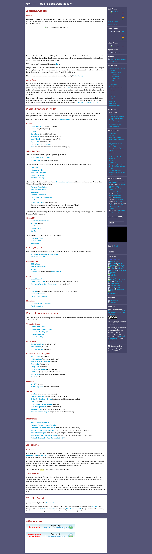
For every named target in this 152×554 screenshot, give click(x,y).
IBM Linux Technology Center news (43, 284)
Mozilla (33, 394)
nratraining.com (32, 455)
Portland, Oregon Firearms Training (43, 425)
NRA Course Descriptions (40, 422)
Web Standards (36, 359)
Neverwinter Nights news (39, 337)
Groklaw (34, 291)
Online (40, 158)
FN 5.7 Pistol (117, 191)
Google (115, 246)
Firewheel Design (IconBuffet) (116, 337)
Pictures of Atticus (114, 126)
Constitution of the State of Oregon (43, 428)
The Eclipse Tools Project (40, 412)
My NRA (34, 384)
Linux (112, 80)
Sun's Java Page (36, 409)
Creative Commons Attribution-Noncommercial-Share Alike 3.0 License (117, 312)
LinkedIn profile (113, 21)
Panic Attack (112, 133)
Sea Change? (113, 162)
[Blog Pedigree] (119, 263)
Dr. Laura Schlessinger (39, 369)
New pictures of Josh (115, 122)
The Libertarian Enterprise (40, 361)
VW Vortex (35, 372)
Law (112, 82)
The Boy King (113, 182)
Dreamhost (50, 503)
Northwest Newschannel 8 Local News (44, 254)
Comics (113, 70)
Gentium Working (114, 147)
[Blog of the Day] (113, 261)
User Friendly (36, 139)
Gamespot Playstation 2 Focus (41, 329)
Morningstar (35, 192)
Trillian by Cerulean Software (41, 399)
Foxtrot (33, 129)
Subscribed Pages (116, 72)
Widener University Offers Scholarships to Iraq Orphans (117, 187)
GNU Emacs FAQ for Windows (42, 404)
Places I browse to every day (117, 68)
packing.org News (37, 387)
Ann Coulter (35, 364)
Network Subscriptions (64, 182)
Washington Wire (37, 170)
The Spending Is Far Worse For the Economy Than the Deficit (117, 166)
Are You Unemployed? (115, 170)
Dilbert (33, 131)
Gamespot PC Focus (38, 327)
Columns (113, 95)
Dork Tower (35, 134)
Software (113, 99)
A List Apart (35, 356)
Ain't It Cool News (37, 349)
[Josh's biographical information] (115, 12)
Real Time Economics (38, 172)
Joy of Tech (35, 141)
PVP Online (35, 136)
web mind (95, 507)
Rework (111, 155)
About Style (112, 103)
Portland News (115, 76)
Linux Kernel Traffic (38, 281)
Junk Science (35, 374)
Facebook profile (113, 24)
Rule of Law (112, 153)
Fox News (34, 226)
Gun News (114, 97)
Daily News (40, 221)
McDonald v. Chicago (115, 137)
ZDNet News (35, 264)
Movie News (114, 93)
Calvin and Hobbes (37, 126)
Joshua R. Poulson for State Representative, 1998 (48, 438)
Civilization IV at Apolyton (40, 332)
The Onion (34, 377)
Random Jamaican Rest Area (115, 194)
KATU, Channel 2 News (39, 257)
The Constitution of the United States (44, 435)
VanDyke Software (37, 396)
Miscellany (114, 84)
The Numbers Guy (37, 178)
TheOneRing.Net (37, 344)
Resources (112, 101)
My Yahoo (34, 223)
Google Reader (65, 119)
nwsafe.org (44, 455)
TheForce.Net (36, 347)
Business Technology (38, 175)
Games (113, 91)
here (57, 64)
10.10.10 (111, 135)
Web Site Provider (114, 105)
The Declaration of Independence (42, 430)
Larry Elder (35, 367)
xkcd (32, 147)
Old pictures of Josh (115, 124)
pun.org (31, 3)
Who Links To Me (113, 293)
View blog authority (114, 259)
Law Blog (34, 167)
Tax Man (111, 160)
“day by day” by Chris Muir (41, 144)
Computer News (115, 78)
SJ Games (40, 303)
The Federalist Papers (38, 433)
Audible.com (35, 160)
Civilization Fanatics (38, 334)
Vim (32, 401)
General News (115, 74)
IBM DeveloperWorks (38, 407)
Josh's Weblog (78, 76)
